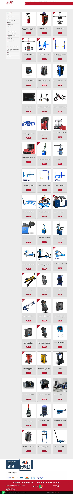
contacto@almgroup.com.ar (11, 490)
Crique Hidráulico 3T (28, 289)
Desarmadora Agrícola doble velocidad (60, 263)
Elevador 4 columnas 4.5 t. (44, 54)
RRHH (50, 1)
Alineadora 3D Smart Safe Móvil (28, 54)
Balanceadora (10, 22)
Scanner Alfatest (10, 38)
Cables (9, 52)
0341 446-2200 (10, 488)
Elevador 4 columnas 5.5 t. (59, 185)
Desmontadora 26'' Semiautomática (44, 237)
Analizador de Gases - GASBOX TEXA (28, 394)
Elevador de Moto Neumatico (44, 211)
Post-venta (36, 1)
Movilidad (9, 56)
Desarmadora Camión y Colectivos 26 (28, 264)
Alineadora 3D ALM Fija (60, 28)
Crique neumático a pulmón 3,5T (44, 420)
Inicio (31, 1)
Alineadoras (10, 26)
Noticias (40, 1)
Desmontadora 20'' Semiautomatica (44, 159)
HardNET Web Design (57, 492)
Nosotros (45, 1)
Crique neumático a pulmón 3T (59, 289)
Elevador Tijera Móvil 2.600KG (28, 211)
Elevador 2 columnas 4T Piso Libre (44, 185)
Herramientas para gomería (11, 20)
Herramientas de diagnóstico (12, 31)
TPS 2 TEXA (60, 368)
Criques (8, 54)
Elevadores (9, 18)
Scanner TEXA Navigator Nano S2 (44, 289)
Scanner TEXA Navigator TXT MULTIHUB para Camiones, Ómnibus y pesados (59, 317)
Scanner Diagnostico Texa (12, 33)
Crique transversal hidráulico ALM (60, 420)
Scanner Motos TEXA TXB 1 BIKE (28, 80)
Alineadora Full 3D (60, 159)
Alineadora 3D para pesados (44, 28)
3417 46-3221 (13, 489)
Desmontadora (10, 24)
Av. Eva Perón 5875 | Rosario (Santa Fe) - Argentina (15, 485)
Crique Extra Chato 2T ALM (59, 446)
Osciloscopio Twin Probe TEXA (60, 342)
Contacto (53, 1)
